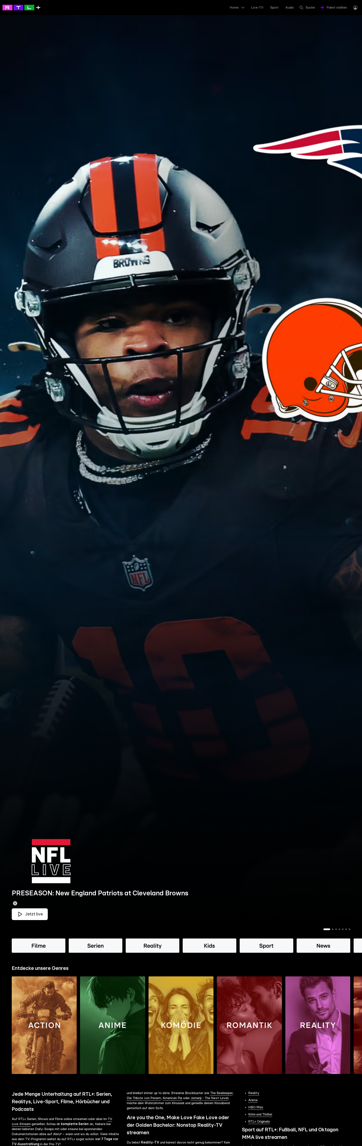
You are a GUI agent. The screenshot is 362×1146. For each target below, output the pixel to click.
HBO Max (255, 1107)
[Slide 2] (333, 929)
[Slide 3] (336, 929)
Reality (253, 1093)
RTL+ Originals (259, 1121)
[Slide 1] (326, 929)
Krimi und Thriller (260, 1114)
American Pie (172, 1098)
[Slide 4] (339, 929)
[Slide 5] (343, 929)
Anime (253, 1100)
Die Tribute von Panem (144, 1098)
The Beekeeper (221, 1093)
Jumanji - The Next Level (209, 1098)
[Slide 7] (349, 929)
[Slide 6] (346, 929)
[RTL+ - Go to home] (21, 7)
